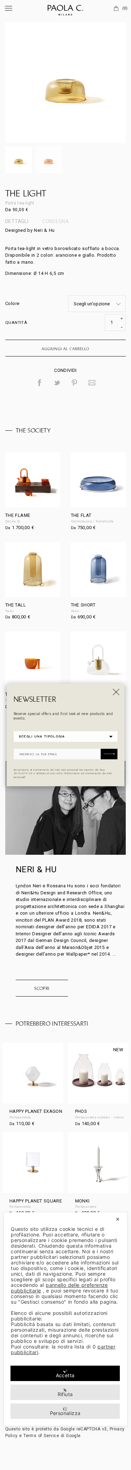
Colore (12, 303)
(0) (125, 8)
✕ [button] (118, 1219)
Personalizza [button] (65, 1413)
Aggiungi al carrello (66, 349)
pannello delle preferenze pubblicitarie (59, 1288)
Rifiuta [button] (65, 1394)
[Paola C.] (65, 9)
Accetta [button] (65, 1375)
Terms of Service (41, 1435)
